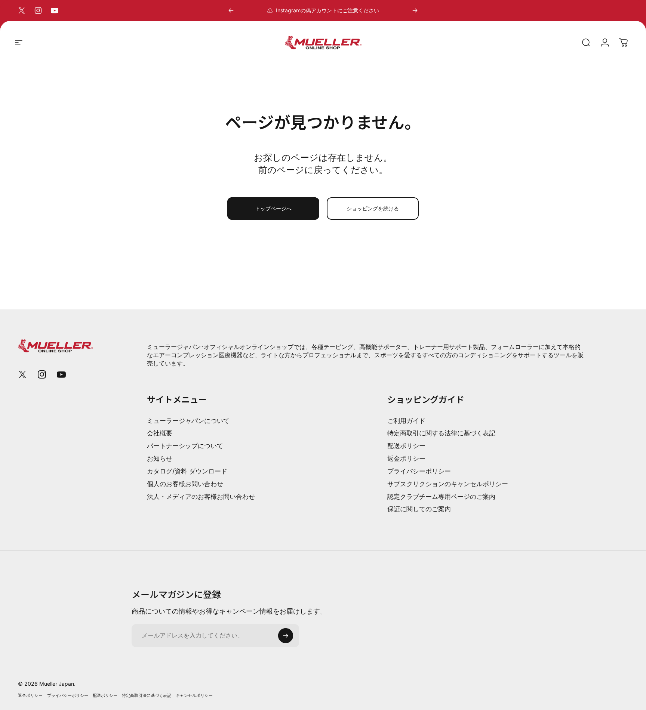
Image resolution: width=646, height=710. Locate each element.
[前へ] (231, 10)
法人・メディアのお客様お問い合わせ (201, 496)
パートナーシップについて (185, 446)
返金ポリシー (406, 458)
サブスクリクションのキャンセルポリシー (447, 484)
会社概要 (159, 433)
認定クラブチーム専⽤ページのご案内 (441, 496)
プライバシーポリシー (419, 471)
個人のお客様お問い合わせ (185, 484)
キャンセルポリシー (194, 695)
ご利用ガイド (406, 421)
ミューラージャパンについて (188, 421)
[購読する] (285, 635)
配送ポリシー (406, 446)
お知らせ (159, 458)
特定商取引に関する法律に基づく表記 (441, 433)
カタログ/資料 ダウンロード (187, 471)
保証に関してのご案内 (419, 509)
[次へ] (415, 10)
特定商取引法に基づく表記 (146, 695)
